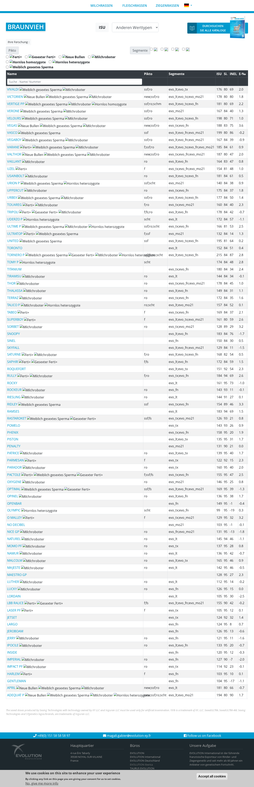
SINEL (11, 341)
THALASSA (15, 290)
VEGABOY (14, 140)
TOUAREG (15, 205)
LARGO (12, 624)
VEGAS (12, 125)
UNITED (13, 241)
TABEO (12, 312)
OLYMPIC (14, 510)
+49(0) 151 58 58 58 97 (53, 735)
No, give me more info (41, 783)
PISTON (12, 439)
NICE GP (13, 531)
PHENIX (12, 432)
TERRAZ (13, 298)
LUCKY (12, 589)
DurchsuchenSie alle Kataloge (213, 28)
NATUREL (14, 539)
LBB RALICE (15, 603)
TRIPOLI (13, 212)
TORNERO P (16, 255)
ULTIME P (14, 226)
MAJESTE (14, 567)
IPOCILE (13, 645)
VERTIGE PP (16, 104)
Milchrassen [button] (101, 5)
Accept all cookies (212, 776)
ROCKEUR (14, 390)
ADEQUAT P (16, 695)
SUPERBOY (15, 319)
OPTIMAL (14, 489)
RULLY (12, 375)
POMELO (13, 425)
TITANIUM (14, 269)
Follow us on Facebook (204, 735)
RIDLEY (12, 404)
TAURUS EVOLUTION (142, 768)
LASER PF (14, 610)
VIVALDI (13, 89)
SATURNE (14, 354)
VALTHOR (14, 154)
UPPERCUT (15, 190)
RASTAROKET (17, 418)
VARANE (13, 147)
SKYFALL (13, 347)
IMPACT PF (15, 666)
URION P (14, 183)
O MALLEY (15, 517)
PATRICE (13, 453)
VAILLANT (14, 161)
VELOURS (14, 118)
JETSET (12, 617)
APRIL (11, 688)
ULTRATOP (15, 233)
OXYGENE (14, 482)
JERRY (11, 638)
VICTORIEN (15, 97)
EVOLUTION (137, 753)
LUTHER (13, 582)
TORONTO (14, 248)
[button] (188, 5)
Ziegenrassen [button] (167, 5)
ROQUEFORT (16, 369)
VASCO (12, 132)
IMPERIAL (14, 659)
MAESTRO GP (17, 575)
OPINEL (13, 496)
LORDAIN (14, 596)
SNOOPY (13, 334)
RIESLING (14, 397)
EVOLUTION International (145, 757)
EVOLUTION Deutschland (145, 760)
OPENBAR (14, 503)
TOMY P (13, 262)
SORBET (13, 326)
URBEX (12, 197)
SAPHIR (13, 362)
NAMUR (13, 553)
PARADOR (15, 467)
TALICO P (14, 305)
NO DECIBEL (16, 525)
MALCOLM (15, 560)
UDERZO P (15, 219)
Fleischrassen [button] (134, 5)
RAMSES (13, 411)
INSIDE (12, 652)
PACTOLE (14, 475)
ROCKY (12, 383)
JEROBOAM (15, 631)
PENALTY (13, 446)
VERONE (13, 111)
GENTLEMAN (16, 681)
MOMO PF (15, 546)
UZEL (11, 169)
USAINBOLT (16, 176)
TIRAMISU (14, 276)
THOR (11, 283)
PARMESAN (16, 460)
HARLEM (13, 674)
